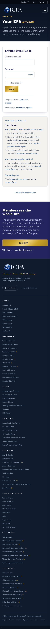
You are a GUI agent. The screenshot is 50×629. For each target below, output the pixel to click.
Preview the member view (25, 192)
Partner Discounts (8, 370)
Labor (4, 516)
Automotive (6, 505)
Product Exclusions (9, 587)
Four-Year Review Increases (12, 584)
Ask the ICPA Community (11, 462)
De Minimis (6, 523)
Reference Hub (7, 459)
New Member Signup (10, 344)
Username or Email (13, 57)
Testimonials (7, 327)
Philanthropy (7, 320)
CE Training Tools (8, 434)
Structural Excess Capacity (11, 598)
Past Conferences (8, 398)
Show (30, 75)
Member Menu (8, 359)
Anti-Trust (34, 620)
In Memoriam (7, 323)
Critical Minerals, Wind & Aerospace (15, 555)
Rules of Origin (7, 501)
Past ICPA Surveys (8, 480)
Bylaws (25, 620)
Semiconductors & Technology (13, 548)
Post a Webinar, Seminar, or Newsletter (16, 484)
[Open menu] (45, 9)
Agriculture (6, 512)
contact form (10, 182)
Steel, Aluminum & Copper (11, 541)
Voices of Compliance (10, 316)
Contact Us (25, 2)
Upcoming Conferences (10, 391)
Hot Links (5, 477)
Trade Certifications (9, 441)
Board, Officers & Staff (10, 309)
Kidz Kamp (6, 413)
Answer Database (8, 466)
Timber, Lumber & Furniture (12, 559)
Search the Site (7, 455)
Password (9, 69)
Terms (18, 620)
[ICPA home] (12, 10)
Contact (42, 620)
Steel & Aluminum (8, 509)
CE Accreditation (8, 427)
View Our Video (7, 312)
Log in (44, 2)
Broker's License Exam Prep (12, 445)
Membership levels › (23, 250)
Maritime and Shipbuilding (11, 595)
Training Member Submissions (13, 406)
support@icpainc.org (19, 179)
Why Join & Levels (8, 341)
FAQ (34, 2)
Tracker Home (7, 498)
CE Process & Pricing (9, 430)
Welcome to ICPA (8, 352)
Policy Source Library (9, 602)
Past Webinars (7, 402)
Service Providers (8, 374)
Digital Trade (6, 520)
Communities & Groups (10, 377)
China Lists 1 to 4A (9, 580)
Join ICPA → (25, 242)
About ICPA (6, 305)
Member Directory (9, 366)
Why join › (7, 250)
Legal (4, 620)
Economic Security (9, 527)
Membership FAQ (8, 381)
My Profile (8, 363)
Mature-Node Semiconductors (13, 591)
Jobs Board (8, 488)
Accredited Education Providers (13, 438)
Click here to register (23, 108)
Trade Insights (7, 473)
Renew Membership (9, 348)
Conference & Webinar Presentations (15, 469)
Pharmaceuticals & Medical (12, 552)
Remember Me (16, 83)
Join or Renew (10, 288)
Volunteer (6, 409)
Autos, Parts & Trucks (10, 544)
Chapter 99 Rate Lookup (11, 576)
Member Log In (7, 355)
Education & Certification (11, 423)
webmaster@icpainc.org (27, 153)
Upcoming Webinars (9, 395)
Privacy (11, 620)
